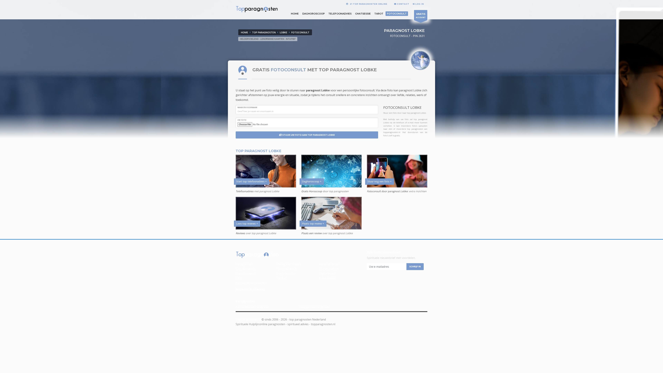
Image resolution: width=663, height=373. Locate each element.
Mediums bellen (329, 264)
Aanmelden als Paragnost (252, 307)
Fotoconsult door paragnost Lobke (387, 191)
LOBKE (283, 32)
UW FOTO (241, 120)
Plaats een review (311, 233)
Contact (282, 278)
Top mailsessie (287, 269)
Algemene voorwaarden (251, 283)
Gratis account (245, 273)
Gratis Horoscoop (311, 191)
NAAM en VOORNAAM (247, 107)
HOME (295, 13)
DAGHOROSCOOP (313, 13)
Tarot (378, 13)
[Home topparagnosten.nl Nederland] (257, 9)
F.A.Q (239, 278)
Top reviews (327, 273)
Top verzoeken (329, 269)
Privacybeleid (327, 278)
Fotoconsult (397, 13)
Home (244, 32)
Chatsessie (363, 13)
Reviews (240, 233)
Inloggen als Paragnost (314, 307)
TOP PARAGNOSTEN (264, 32)
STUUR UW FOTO (308, 134)
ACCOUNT (421, 15)
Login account (286, 273)
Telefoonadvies (340, 13)
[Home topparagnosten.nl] (257, 255)
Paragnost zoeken (289, 264)
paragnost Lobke (318, 90)
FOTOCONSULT (300, 32)
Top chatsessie (245, 269)
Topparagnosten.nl (248, 319)
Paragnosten (244, 264)
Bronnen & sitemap (250, 289)
